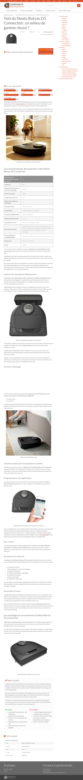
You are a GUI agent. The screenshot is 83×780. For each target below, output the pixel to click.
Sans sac (65, 1)
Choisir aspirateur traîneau (69, 74)
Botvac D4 (40, 604)
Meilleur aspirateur (8, 15)
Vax (63, 65)
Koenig (59, 1)
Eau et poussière (66, 45)
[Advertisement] (28, 68)
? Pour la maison (11, 10)
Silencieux (65, 22)
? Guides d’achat (50, 10)
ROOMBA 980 (44, 534)
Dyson (21, 1)
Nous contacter (47, 769)
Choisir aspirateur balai (68, 73)
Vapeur (64, 36)
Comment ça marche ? (13, 1)
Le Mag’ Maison (47, 771)
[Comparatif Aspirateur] (13, 5)
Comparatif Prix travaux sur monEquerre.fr (54, 772)
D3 (41, 106)
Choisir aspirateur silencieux (70, 71)
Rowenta (26, 1)
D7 (45, 109)
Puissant (64, 20)
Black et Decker (66, 61)
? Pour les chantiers (26, 10)
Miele (43, 1)
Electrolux (33, 1)
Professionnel (66, 43)
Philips (54, 1)
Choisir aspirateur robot (69, 76)
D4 (46, 106)
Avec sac (75, 1)
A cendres (65, 37)
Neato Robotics (20, 104)
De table (64, 34)
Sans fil (64, 32)
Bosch (38, 1)
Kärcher (48, 1)
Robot (64, 28)
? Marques (39, 10)
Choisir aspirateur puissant (69, 69)
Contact (6, 771)
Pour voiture (65, 39)
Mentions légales (8, 769)
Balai (70, 1)
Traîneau (64, 30)
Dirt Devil (65, 59)
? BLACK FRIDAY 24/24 (64, 10)
